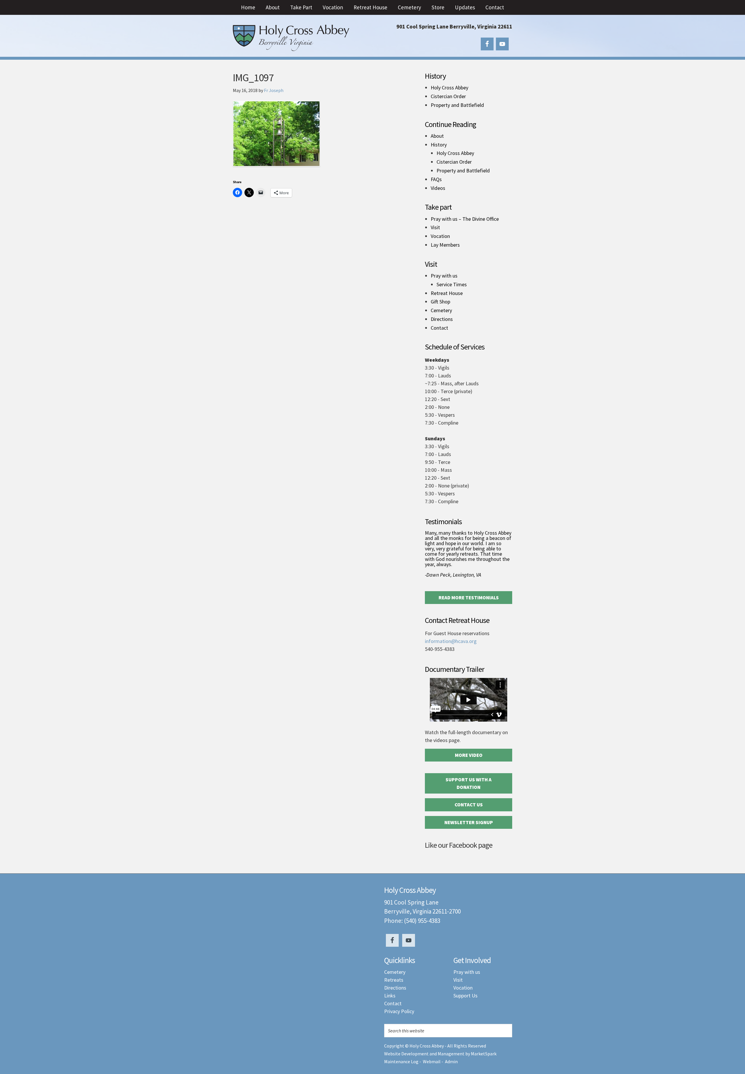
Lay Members (445, 245)
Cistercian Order (448, 96)
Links (389, 995)
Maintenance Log (401, 1061)
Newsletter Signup (468, 822)
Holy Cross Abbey (291, 38)
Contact (439, 328)
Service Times (452, 284)
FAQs (436, 179)
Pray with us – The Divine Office (465, 219)
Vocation (440, 236)
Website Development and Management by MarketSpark (440, 1054)
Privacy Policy (399, 1011)
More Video (469, 755)
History (439, 145)
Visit (435, 227)
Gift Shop (440, 302)
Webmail (432, 1061)
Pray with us (444, 276)
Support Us (465, 995)
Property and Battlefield (457, 105)
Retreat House (447, 293)
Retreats (393, 979)
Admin (451, 1061)
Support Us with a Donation (469, 783)
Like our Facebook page (458, 845)
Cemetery (441, 310)
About (437, 136)
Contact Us (469, 804)
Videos (438, 188)
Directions (442, 319)
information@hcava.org (451, 641)
